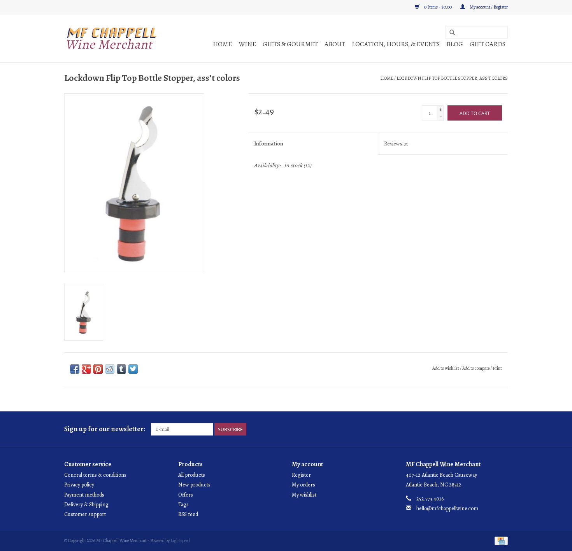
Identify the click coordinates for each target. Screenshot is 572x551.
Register (301, 475)
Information (268, 143)
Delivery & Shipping (86, 504)
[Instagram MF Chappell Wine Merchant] (501, 429)
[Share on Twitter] (133, 369)
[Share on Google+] (86, 369)
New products (194, 484)
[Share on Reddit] (109, 369)
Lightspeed (180, 540)
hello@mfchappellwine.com (447, 508)
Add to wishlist (445, 368)
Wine (247, 44)
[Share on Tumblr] (121, 369)
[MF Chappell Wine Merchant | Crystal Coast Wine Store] (112, 38)
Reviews (396, 143)
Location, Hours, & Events (396, 44)
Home (222, 44)
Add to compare (476, 368)
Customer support (85, 514)
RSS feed (188, 514)
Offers (185, 495)
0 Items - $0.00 (438, 7)
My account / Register (488, 7)
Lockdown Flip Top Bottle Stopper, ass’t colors (452, 78)
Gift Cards (487, 44)
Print (497, 368)
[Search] (452, 32)
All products (191, 475)
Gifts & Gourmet (290, 44)
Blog (454, 44)
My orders (303, 484)
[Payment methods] (500, 540)
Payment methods (84, 495)
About (335, 44)
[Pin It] (98, 369)
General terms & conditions (95, 475)
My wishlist (304, 495)
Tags (183, 504)
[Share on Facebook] (74, 369)
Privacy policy (79, 484)
